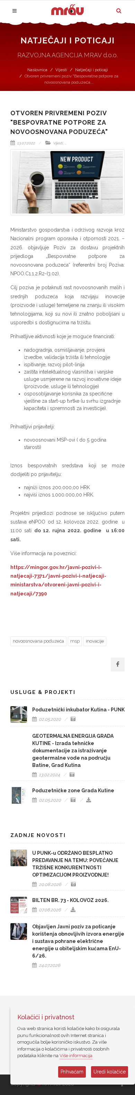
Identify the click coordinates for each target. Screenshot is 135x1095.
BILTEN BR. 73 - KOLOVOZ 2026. (70, 900)
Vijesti (61, 69)
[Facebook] (118, 664)
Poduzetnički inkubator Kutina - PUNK (78, 709)
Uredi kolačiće (109, 1072)
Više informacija (76, 1055)
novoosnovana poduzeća (38, 641)
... (65, 143)
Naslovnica (37, 69)
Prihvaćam (72, 1072)
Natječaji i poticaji (91, 69)
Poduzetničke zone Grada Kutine (73, 790)
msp (75, 641)
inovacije (95, 641)
